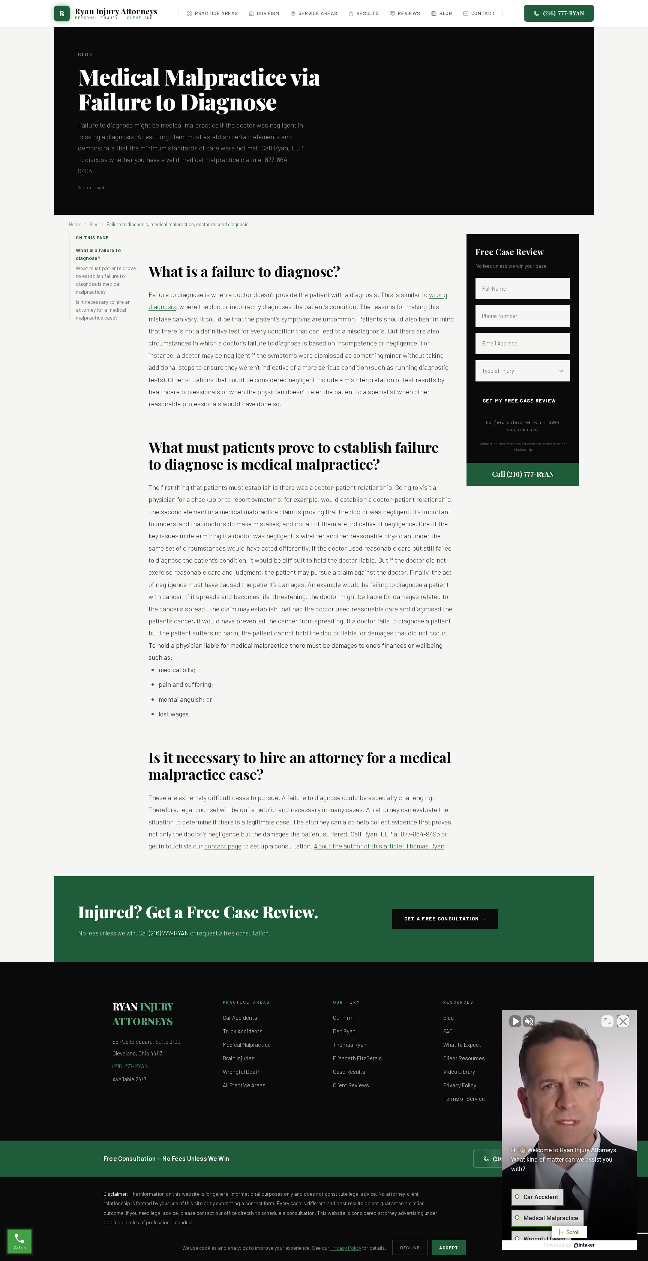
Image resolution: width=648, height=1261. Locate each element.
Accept (448, 1247)
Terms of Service (464, 1098)
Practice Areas (216, 13)
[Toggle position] (608, 1021)
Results (368, 13)
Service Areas (318, 13)
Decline (410, 1247)
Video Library (459, 1071)
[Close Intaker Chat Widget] (623, 1021)
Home (75, 224)
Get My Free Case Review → (523, 401)
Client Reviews (351, 1085)
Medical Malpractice (247, 1044)
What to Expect (462, 1044)
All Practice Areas (244, 1085)
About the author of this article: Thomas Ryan (379, 846)
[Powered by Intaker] (584, 1245)
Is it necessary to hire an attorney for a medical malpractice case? (103, 310)
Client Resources (464, 1058)
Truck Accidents (242, 1031)
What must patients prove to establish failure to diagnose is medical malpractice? (106, 280)
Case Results (349, 1071)
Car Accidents (240, 1017)
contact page (223, 846)
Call (523, 474)
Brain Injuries (239, 1058)
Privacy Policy (459, 1085)
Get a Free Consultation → (445, 919)
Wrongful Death (242, 1071)
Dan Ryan (344, 1031)
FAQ (448, 1031)
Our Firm (268, 13)
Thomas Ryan (349, 1044)
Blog (446, 13)
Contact (483, 13)
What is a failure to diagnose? (98, 254)
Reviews (409, 13)
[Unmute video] (515, 1021)
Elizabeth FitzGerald (357, 1058)
